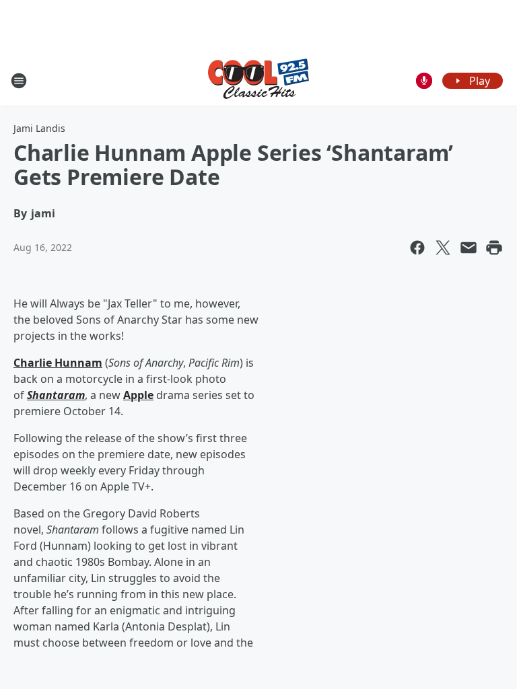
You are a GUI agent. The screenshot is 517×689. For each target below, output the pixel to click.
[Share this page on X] (443, 247)
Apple (138, 395)
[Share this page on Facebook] (417, 247)
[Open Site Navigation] (19, 81)
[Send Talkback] (424, 81)
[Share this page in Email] (468, 247)
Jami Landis (39, 128)
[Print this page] (494, 247)
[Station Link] (258, 80)
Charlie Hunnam (57, 362)
